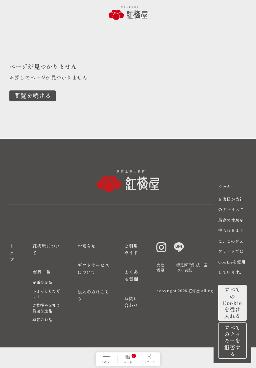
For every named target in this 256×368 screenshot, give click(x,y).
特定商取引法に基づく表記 (192, 267)
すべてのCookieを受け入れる (232, 302)
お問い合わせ (131, 301)
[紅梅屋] (128, 13)
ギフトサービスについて (93, 268)
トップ (11, 253)
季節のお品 (42, 319)
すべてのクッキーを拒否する (232, 340)
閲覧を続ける (32, 95)
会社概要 (160, 267)
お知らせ (86, 246)
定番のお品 (42, 282)
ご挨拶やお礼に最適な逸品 (46, 308)
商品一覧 (41, 272)
